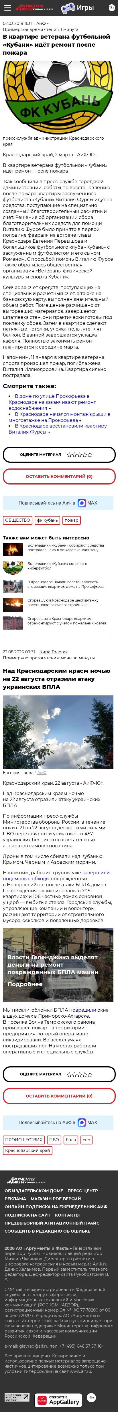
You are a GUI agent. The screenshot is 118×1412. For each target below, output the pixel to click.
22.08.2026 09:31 (19, 651)
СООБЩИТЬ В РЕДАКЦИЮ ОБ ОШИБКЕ (47, 1231)
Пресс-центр (83, 1190)
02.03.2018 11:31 (17, 23)
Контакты (67, 1215)
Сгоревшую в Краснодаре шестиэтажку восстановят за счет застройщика (63, 602)
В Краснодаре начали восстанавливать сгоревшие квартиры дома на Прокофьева (65, 584)
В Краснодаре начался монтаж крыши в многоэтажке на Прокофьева (60, 417)
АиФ (42, 772)
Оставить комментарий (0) (59, 476)
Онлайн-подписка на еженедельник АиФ (56, 1206)
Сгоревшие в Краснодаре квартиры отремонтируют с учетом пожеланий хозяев (66, 620)
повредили (82, 1010)
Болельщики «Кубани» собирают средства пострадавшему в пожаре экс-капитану (65, 547)
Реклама (15, 1198)
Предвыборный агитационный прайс (52, 1223)
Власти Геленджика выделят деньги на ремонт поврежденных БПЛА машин (53, 965)
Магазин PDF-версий (56, 1198)
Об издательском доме (34, 1190)
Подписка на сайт (27, 1215)
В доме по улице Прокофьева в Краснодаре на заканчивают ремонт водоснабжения (52, 402)
